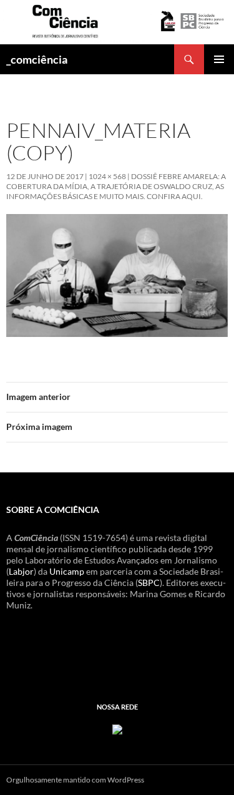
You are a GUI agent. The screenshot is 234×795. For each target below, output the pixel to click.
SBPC (149, 582)
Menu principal (219, 59)
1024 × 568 (107, 176)
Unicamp (66, 571)
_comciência (36, 59)
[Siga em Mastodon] (117, 728)
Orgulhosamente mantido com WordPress (75, 779)
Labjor (21, 571)
